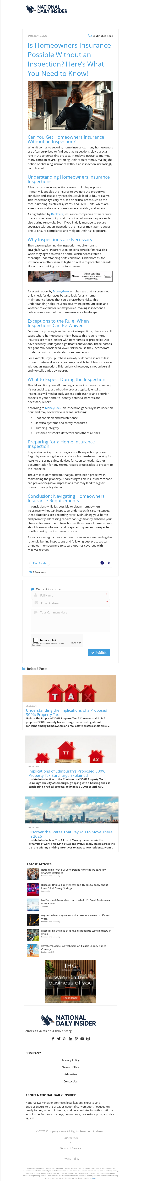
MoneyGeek (61, 291)
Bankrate (57, 214)
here (94, 1178)
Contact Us (70, 1138)
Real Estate (39, 563)
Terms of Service (70, 1148)
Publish (100, 652)
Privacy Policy (70, 1159)
